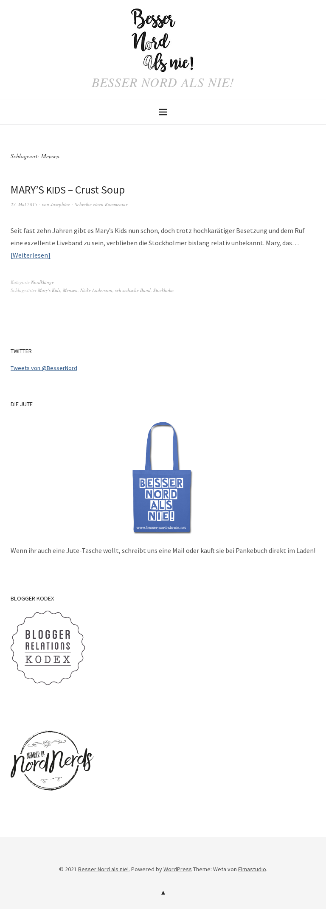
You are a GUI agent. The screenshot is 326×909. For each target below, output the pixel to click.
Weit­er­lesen (30, 255)
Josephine (60, 204)
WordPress (177, 869)
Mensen (70, 290)
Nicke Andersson (96, 290)
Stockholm (163, 290)
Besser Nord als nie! (163, 81)
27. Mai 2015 (24, 204)
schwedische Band (133, 290)
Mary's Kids (49, 290)
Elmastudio (252, 869)
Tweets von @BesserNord (44, 368)
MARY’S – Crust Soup (68, 189)
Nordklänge (42, 282)
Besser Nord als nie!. (104, 869)
